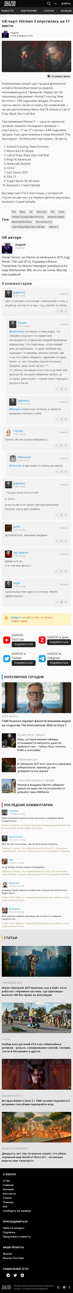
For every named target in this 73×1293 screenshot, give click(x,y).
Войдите (16, 617)
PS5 (52, 211)
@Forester (15, 465)
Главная (8, 1185)
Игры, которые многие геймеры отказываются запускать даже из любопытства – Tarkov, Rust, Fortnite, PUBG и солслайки (41, 745)
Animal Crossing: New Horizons (28, 216)
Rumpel (22, 323)
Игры (22, 211)
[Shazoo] (9, 3)
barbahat (13, 810)
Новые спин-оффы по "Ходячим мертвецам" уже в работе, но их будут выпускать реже (35, 899)
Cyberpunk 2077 (27, 759)
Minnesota (14, 883)
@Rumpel (14, 409)
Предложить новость (17, 1236)
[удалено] (19, 292)
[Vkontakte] (22, 1275)
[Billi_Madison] (8, 554)
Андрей (14, 32)
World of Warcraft (15, 1148)
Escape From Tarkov (31, 735)
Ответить (63, 293)
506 (11, 859)
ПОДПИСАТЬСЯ (24, 644)
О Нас (6, 1180)
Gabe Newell (10, 716)
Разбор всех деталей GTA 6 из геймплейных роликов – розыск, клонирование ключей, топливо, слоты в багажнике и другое (36, 1047)
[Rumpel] (12, 324)
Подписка (9, 1232)
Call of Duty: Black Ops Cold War (28, 226)
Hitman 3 (53, 226)
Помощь (8, 1202)
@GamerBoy (16, 331)
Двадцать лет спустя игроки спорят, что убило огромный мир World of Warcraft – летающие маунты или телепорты (34, 1157)
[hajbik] (8, 584)
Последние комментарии (28, 805)
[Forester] (8, 432)
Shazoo (7, 1253)
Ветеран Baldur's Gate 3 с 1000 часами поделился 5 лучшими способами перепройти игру (36, 1102)
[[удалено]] (8, 293)
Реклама (8, 1189)
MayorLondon (16, 836)
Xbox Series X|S (44, 221)
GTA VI (6, 1039)
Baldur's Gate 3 (12, 1095)
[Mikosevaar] (12, 458)
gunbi (16, 526)
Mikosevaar (24, 457)
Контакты (9, 1193)
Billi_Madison (20, 552)
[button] (7, 10)
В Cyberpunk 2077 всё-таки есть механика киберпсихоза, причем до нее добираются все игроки (44, 767)
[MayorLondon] (4, 838)
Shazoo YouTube (13, 1258)
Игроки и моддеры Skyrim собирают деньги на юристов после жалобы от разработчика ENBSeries (41, 788)
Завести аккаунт (14, 1228)
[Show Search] (48, 3)
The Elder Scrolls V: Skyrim (35, 780)
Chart (61, 211)
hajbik (16, 583)
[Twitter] (15, 1275)
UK (31, 211)
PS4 (14, 211)
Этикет (7, 1198)
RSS (5, 1206)
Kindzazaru (14, 909)
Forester (18, 431)
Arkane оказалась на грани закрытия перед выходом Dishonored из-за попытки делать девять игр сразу (36, 827)
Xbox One (42, 211)
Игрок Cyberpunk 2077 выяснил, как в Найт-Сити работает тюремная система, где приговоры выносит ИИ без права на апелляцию (34, 991)
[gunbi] (8, 528)
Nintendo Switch (56, 216)
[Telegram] (8, 1275)
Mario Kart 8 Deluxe (22, 221)
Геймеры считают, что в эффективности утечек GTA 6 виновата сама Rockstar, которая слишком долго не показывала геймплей (36, 850)
